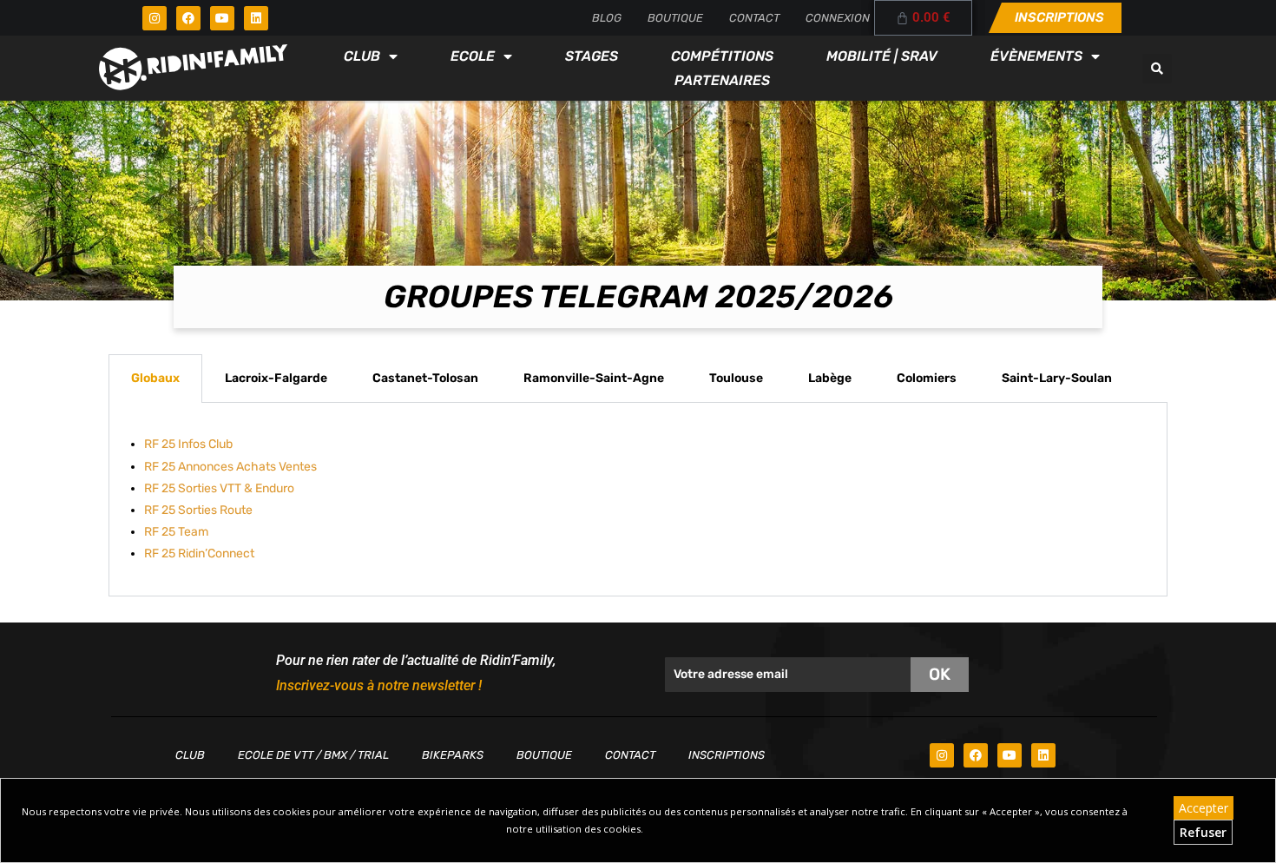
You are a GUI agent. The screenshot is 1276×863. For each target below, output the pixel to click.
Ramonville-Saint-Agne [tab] (593, 378)
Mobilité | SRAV (881, 56)
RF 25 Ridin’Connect (199, 553)
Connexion (838, 17)
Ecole (473, 56)
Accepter (1203, 808)
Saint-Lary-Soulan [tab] (1057, 378)
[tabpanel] (638, 499)
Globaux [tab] (155, 378)
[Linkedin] (256, 18)
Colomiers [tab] (927, 378)
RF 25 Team (176, 531)
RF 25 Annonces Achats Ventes (230, 466)
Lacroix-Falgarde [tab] (276, 378)
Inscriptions (726, 754)
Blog (607, 17)
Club (362, 56)
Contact (754, 17)
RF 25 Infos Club (188, 444)
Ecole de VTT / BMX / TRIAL (313, 754)
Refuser (1203, 832)
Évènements (1036, 56)
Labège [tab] (830, 378)
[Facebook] (188, 18)
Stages (591, 56)
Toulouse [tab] (736, 378)
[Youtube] (222, 18)
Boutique (675, 17)
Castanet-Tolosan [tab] (425, 378)
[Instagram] (154, 18)
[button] (1157, 68)
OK (939, 674)
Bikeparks (452, 754)
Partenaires (722, 80)
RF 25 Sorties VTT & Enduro (219, 488)
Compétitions (722, 56)
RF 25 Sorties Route (198, 510)
